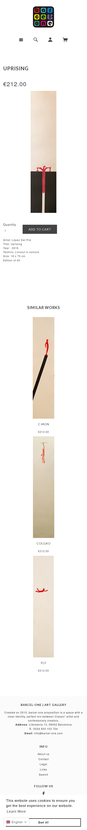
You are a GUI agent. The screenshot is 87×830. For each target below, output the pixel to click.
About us (43, 754)
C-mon (43, 424)
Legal (43, 764)
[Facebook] (43, 793)
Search (43, 774)
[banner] (43, 17)
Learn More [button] (16, 811)
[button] (16, 822)
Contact (43, 759)
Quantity (9, 224)
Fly (43, 663)
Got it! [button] (43, 822)
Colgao (44, 543)
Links (43, 769)
